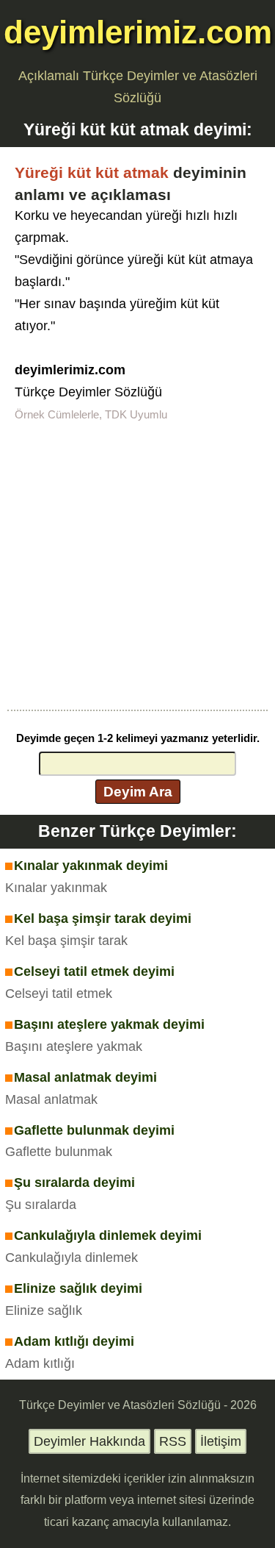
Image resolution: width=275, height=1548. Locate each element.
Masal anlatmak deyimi (85, 1077)
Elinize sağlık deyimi (78, 1288)
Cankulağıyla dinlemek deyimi (108, 1235)
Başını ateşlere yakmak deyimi (109, 1024)
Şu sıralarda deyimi (74, 1182)
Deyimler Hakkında (89, 1441)
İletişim (220, 1441)
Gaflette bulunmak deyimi (94, 1130)
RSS (172, 1441)
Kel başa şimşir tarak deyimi (102, 918)
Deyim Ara (137, 791)
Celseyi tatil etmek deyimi (94, 971)
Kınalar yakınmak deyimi (91, 865)
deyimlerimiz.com (138, 32)
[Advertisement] (137, 564)
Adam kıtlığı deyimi (74, 1341)
